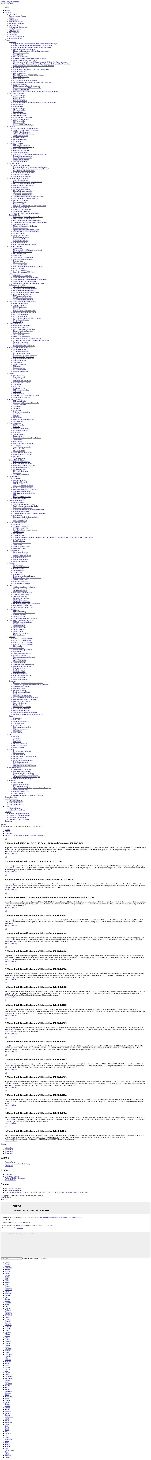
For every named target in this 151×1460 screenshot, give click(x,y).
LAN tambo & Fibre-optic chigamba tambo (27, 438)
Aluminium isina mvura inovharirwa (25, 712)
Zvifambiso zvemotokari (21, 721)
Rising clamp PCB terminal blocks (24, 219)
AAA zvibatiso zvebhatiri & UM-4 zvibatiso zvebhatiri (31, 340)
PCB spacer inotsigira (20, 401)
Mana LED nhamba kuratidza (22, 491)
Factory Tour (13, 20)
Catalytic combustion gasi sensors (24, 657)
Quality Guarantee (15, 29)
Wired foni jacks (18, 268)
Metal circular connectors (21, 174)
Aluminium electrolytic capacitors (24, 613)
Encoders (12, 637)
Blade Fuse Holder (19, 548)
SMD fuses (16, 524)
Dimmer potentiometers (20, 559)
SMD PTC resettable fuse (21, 526)
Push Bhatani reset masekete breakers (25, 530)
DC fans (16, 736)
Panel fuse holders (19, 541)
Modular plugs (18, 255)
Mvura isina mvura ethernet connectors (25, 277)
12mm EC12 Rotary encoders (22, 642)
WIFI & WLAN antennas (21, 132)
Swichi (11, 373)
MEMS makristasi (19, 635)
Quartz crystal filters (19, 627)
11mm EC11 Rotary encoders (22, 640)
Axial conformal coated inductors (24, 587)
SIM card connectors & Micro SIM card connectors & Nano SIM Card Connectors (40, 62)
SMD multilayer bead (20, 600)
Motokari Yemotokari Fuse (21, 546)
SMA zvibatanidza (19, 95)
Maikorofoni (17, 366)
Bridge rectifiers (18, 502)
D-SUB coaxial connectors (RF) (23, 125)
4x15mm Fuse (17, 533)
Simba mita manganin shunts (22, 463)
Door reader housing (20, 703)
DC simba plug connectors (21, 189)
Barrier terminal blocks (20, 228)
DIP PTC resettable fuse (21, 528)
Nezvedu (8, 12)
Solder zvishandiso (19, 793)
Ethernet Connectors (15, 246)
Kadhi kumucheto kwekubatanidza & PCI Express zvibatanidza (33, 66)
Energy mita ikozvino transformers (24, 465)
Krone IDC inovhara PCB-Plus (23, 272)
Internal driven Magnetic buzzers (23, 357)
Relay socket (17, 731)
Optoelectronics (14, 476)
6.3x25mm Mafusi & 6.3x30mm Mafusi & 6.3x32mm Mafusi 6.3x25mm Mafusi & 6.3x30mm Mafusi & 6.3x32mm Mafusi (53, 537)
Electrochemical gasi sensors (22, 650)
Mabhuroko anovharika (20, 224)
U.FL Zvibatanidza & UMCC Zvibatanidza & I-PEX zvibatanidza (34, 102)
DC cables (16, 456)
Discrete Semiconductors (17, 500)
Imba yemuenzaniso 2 (16, 802)
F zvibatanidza (18, 106)
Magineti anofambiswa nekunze (23, 358)
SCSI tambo (17, 445)
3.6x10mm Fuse (18, 532)
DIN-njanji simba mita (20, 471)
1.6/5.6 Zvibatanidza (20, 115)
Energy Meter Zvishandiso (17, 460)
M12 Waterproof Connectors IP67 (24, 171)
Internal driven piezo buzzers (22, 353)
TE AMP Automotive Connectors (24, 287)
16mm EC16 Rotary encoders (22, 644)
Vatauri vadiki (17, 362)
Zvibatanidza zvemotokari (17, 285)
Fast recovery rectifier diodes (22, 508)
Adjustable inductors (20, 596)
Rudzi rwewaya (18, 436)
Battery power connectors (21, 325)
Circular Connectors (15, 163)
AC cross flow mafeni (20, 745)
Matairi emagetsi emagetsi (21, 462)
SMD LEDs (17, 478)
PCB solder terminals (20, 242)
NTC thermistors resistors (21, 583)
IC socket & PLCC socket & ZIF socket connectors (30, 58)
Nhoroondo (13, 34)
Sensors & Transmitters (16, 648)
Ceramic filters (18, 631)
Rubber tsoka (17, 417)
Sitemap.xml (9, 1166)
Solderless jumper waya (21, 791)
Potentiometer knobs (19, 557)
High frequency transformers (22, 605)
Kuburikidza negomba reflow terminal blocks (28, 217)
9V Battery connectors (20, 342)
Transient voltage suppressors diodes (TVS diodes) (29, 513)
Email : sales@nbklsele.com (10, 2)
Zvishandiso (13, 780)
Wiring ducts (17, 410)
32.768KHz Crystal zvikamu (22, 622)
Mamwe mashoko (11, 853)
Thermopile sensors (19, 662)
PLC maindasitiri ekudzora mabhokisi (25, 697)
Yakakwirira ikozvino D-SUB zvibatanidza (27, 88)
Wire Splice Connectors (20, 149)
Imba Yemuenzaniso (11, 799)
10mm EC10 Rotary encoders (22, 638)
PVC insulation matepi (20, 786)
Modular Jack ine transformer (22, 252)
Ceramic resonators (19, 629)
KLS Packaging (14, 31)
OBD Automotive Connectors (23, 298)
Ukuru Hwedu (13, 25)
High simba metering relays (22, 727)
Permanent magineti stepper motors (24, 766)
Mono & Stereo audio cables (22, 452)
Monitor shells (17, 705)
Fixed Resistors (18, 574)
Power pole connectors (20, 327)
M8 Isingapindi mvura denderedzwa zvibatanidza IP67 (31, 169)
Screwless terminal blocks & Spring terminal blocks (30, 222)
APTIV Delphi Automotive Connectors (26, 292)
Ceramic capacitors (19, 616)
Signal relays (17, 718)
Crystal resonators (19, 624)
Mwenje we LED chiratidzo (22, 497)
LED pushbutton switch (21, 390)
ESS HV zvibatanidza (20, 307)
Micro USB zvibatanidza (21, 77)
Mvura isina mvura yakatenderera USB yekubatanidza (30, 279)
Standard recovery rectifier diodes (24, 504)
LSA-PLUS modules (20, 270)
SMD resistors (17, 572)
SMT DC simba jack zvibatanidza (24, 184)
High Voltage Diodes (20, 521)
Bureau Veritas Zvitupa (16, 36)
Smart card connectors (20, 67)
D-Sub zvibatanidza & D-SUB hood (25, 60)
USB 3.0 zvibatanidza (20, 71)
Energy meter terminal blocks (22, 467)
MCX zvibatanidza (19, 99)
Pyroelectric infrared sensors (22, 666)
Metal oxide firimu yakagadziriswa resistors (27, 578)
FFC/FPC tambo (18, 425)
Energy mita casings (19, 469)
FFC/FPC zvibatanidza (20, 56)
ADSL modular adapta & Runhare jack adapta (28, 266)
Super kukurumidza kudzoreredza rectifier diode (28, 510)
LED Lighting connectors (21, 145)
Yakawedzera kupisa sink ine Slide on (25, 775)
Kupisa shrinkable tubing (21, 784)
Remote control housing (21, 710)
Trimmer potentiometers (21, 554)
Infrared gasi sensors (19, 655)
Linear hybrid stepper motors (22, 764)
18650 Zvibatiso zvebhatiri (22, 336)
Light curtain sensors (20, 679)
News (7, 806)
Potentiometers (14, 550)
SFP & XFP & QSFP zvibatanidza (24, 257)
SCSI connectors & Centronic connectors (26, 86)
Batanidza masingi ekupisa (21, 771)
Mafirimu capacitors (19, 615)
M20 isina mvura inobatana (22, 176)
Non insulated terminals (20, 241)
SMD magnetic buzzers (20, 351)
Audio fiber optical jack (20, 180)
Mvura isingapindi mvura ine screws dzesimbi (28, 683)
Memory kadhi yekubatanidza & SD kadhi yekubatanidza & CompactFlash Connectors (41, 64)
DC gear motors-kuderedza (22, 751)
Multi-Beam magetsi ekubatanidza (24, 346)
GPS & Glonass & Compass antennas (25, 128)
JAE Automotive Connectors (22, 294)
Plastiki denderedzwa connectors (23, 172)
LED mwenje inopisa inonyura (23, 778)
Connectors (12, 42)
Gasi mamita (17, 473)
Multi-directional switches (21, 397)
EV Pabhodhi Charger (20, 316)
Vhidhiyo (8, 812)
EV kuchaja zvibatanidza (21, 320)
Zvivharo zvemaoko (19, 690)
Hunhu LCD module (20, 480)
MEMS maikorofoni (19, 370)
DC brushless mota (19, 755)
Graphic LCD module (20, 482)
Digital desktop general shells (22, 696)
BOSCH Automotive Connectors (24, 290)
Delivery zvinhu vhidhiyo (17, 817)
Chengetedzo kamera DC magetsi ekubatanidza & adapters (32, 788)
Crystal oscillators (19, 626)
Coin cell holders (18, 335)
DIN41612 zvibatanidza (21, 90)
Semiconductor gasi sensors (22, 653)
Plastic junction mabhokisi (21, 692)
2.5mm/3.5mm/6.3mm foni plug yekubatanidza (28, 196)
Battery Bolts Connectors (21, 333)
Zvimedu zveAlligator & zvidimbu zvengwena (28, 795)
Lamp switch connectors (21, 160)
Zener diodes (17, 515)
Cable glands (17, 406)
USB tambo (17, 432)
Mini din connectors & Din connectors (25, 198)
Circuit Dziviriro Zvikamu (17, 522)
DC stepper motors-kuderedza (23, 760)
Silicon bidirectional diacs (21, 519)
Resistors (12, 563)
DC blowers (17, 740)
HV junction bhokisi (19, 309)
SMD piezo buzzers (19, 349)
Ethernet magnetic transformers (23, 259)
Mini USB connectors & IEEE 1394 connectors (28, 75)
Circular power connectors (21, 165)
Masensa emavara (19, 677)
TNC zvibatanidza (19, 110)
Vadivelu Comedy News (17, 810)
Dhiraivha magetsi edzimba (22, 707)
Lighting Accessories (16, 143)
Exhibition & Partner (15, 21)
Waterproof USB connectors (22, 276)
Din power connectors (20, 187)
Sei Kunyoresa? (14, 32)
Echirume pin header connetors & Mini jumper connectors (32, 47)
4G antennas (17, 141)
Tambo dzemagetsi (19, 434)
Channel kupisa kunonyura (22, 769)
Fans (10, 734)
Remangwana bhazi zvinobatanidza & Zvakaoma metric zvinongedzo (35, 91)
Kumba (7, 10)
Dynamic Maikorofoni (20, 371)
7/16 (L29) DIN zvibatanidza (22, 117)
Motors (11, 749)
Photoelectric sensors (20, 673)
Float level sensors (19, 668)
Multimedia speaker (19, 364)
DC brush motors (18, 753)
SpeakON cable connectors (22, 209)
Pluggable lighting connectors (22, 156)
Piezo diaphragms (19, 368)
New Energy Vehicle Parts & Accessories (22, 301)
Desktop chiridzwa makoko (22, 701)
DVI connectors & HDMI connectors (25, 80)
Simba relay (17, 720)
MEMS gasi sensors (19, 659)
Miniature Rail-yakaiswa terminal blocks (26, 231)
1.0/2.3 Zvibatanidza (20, 114)
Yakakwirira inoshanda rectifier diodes (25, 506)
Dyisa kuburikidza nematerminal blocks (26, 230)
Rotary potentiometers (20, 561)
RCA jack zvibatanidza (20, 200)
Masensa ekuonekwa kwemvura (23, 664)
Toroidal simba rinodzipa (21, 594)
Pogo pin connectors (19, 84)
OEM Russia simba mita (21, 475)
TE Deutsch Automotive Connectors (25, 289)
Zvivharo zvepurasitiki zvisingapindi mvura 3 (28, 714)
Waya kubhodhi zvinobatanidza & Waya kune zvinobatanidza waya (35, 44)
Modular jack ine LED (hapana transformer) (27, 250)
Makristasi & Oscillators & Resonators (21, 620)
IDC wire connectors (20, 263)
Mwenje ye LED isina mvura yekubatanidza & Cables (30, 154)
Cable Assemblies (15, 423)
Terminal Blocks (14, 215)
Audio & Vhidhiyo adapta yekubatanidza (26, 213)
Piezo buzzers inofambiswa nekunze (25, 355)
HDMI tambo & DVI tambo (22, 454)
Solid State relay (18, 723)
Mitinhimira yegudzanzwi (21, 211)
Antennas (12, 126)
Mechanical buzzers (19, 360)
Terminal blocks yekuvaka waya (23, 147)
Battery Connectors (15, 324)
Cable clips (16, 408)
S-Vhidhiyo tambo (19, 458)
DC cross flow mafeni (20, 743)
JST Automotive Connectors (22, 296)
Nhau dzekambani (15, 808)
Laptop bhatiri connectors (21, 344)
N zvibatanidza (18, 112)
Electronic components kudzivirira (24, 419)
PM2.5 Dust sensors (19, 661)
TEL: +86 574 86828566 (13, 1188)
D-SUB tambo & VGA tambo (23, 443)
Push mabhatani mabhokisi (22, 708)
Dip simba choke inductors (22, 589)
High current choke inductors (22, 592)
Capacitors (12, 609)
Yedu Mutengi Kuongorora (18, 27)
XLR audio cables (19, 449)
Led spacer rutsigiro (19, 498)
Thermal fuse (17, 545)
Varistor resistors (18, 568)
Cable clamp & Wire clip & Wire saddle (26, 403)
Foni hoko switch (18, 393)
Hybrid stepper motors (20, 762)
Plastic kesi (16, 694)
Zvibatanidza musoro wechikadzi (24, 49)
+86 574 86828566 (7, 3)
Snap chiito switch (19, 377)
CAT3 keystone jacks (20, 265)
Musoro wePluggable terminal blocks (25, 226)
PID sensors (17, 651)
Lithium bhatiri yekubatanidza (23, 331)
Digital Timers (17, 732)
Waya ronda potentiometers (22, 556)
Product (7, 40)
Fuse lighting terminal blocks (22, 158)
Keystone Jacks (18, 261)
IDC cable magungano (20, 430)
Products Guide (10, 1162)
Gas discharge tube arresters (22, 543)
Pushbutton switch (19, 388)
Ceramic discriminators (20, 633)
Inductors (12, 585)
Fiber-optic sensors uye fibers (22, 675)
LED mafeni (17, 742)
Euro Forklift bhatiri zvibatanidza (24, 329)
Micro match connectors (21, 53)
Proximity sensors (19, 670)
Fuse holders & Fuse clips (21, 539)
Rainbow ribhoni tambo (21, 428)
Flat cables (16, 427)
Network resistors (19, 570)
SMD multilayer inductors (21, 602)
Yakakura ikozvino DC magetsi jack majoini (27, 182)
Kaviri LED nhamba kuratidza (23, 487)
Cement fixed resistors (20, 580)
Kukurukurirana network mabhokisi (24, 699)
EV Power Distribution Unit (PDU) (24, 312)
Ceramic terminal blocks (21, 235)
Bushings (16, 416)
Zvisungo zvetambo (19, 405)
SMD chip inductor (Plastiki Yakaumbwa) (26, 603)
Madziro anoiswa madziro (21, 686)
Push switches (17, 386)
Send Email (4, 1199)
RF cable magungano (20, 139)
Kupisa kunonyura (15, 767)
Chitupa (11, 18)
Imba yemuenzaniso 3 (16, 804)
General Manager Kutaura (17, 16)
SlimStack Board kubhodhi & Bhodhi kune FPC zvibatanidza (33, 45)
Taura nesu (8, 821)
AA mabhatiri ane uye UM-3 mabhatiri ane (27, 338)
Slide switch (17, 392)
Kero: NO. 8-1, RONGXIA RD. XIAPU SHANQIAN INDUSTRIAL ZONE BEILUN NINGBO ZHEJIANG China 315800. (46, 1192)
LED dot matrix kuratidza (21, 484)
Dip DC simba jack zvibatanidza (23, 185)
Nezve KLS (13, 14)
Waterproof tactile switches (22, 381)
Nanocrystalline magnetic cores (23, 607)
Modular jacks (17, 248)
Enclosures (12, 681)
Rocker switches (18, 375)
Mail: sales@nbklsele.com (13, 1190)
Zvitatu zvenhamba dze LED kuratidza (25, 489)
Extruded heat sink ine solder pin (23, 773)
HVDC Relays (18, 322)
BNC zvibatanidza (19, 108)
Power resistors (18, 565)
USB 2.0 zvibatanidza (20, 73)
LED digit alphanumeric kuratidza (24, 493)
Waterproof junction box (21, 150)
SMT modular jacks (19, 254)
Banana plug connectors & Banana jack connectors (29, 206)
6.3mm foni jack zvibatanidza (22, 195)
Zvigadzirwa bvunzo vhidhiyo (19, 819)
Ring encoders (17, 646)
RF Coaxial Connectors (16, 93)
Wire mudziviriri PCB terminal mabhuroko (27, 220)
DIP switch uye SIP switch (21, 382)
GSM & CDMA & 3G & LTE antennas (26, 130)
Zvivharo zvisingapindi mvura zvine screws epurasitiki (30, 685)
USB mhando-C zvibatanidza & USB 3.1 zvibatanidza (31, 69)
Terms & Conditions (15, 38)
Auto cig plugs (18, 782)
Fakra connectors (18, 104)
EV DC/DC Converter (20, 314)
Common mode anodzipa (21, 598)
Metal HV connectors (20, 305)
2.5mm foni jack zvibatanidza (22, 191)
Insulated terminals (19, 239)
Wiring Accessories (15, 399)
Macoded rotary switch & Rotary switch (26, 395)
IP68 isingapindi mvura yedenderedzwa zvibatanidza (30, 167)
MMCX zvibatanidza (20, 101)
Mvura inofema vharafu (20, 152)
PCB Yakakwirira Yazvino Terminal (24, 244)
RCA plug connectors (20, 202)
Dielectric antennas (19, 137)
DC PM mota (17, 758)
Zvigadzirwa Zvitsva (11, 797)
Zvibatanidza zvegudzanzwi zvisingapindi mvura (29, 283)
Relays (11, 716)
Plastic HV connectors (20, 303)
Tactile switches (18, 379)
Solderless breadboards (20, 790)
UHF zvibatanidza (19, 121)
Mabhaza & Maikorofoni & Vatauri (20, 347)
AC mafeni (16, 738)
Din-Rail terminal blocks (21, 237)
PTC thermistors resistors (21, 567)
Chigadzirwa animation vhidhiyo (19, 815)
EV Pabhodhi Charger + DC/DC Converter (27, 318)
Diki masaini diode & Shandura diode (25, 517)
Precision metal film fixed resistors (24, 576)
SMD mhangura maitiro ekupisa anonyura (26, 777)
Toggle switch (17, 384)
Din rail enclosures (19, 688)
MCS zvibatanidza (19, 233)
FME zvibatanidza (19, 123)
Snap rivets (16, 414)
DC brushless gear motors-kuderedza (25, 756)
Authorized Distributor (16, 23)
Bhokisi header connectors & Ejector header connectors (31, 51)
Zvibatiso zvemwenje (20, 161)
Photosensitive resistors (20, 581)
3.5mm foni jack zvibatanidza (22, 193)
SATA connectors (19, 79)
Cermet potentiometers (20, 552)
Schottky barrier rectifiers (21, 511)
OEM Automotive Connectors (23, 300)
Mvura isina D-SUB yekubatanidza (24, 281)
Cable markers (17, 421)
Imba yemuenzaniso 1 (16, 801)
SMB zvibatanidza (19, 97)
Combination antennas (20, 136)
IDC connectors (18, 55)
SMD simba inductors (20, 591)
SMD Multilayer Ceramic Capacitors (25, 618)
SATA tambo (17, 441)
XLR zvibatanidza (19, 204)
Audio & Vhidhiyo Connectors (19, 178)
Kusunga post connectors (21, 207)
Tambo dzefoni (18, 440)
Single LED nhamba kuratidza (23, 486)
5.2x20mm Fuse (18, 535)
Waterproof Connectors (16, 274)
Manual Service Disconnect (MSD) (24, 311)
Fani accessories (18, 747)
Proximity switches (19, 672)
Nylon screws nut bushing (21, 412)
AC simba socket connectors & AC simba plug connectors (32, 82)
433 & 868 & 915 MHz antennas (24, 134)
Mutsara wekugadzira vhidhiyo (19, 813)
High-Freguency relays (20, 729)
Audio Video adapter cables (22, 447)
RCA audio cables (19, 451)
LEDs (15, 495)
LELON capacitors (19, 611)
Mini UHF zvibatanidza (21, 119)
